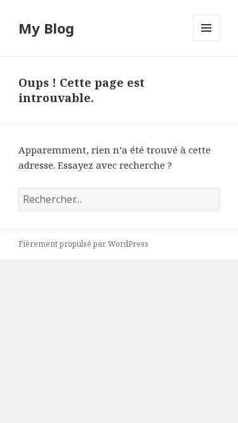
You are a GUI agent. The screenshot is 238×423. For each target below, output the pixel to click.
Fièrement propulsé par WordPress (83, 243)
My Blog (46, 27)
